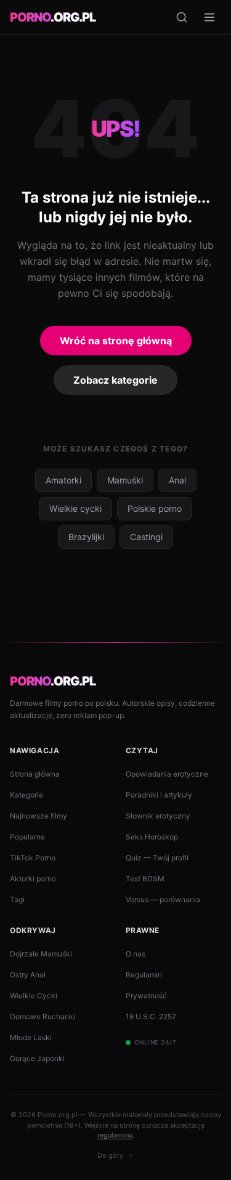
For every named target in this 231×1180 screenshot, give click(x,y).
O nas (135, 953)
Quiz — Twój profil (157, 857)
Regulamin (144, 974)
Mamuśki (125, 480)
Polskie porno (155, 508)
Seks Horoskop (152, 836)
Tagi (17, 899)
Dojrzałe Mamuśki (41, 953)
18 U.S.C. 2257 (151, 1016)
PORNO (52, 17)
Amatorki (63, 480)
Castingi (146, 536)
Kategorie (26, 794)
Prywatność (146, 995)
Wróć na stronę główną (116, 340)
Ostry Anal (28, 974)
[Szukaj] (182, 17)
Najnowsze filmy (38, 815)
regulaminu (114, 1135)
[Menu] (209, 17)
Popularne (27, 836)
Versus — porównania (163, 899)
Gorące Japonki (37, 1058)
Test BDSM (145, 878)
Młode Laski (31, 1037)
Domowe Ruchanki (42, 1016)
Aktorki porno (33, 878)
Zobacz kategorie (115, 380)
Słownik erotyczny (158, 815)
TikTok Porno (32, 857)
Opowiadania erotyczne (167, 773)
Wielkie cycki (75, 508)
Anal (177, 480)
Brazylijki (86, 536)
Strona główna (35, 773)
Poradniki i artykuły (159, 794)
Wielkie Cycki (33, 995)
